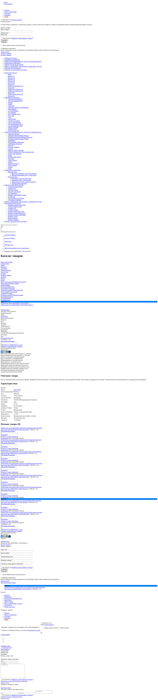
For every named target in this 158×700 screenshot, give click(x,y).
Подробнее (4, 435)
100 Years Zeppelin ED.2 (15, 101)
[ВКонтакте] (2, 352)
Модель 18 (11, 78)
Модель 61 (11, 88)
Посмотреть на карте (33, 630)
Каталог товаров (6, 53)
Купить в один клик (21, 681)
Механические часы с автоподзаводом (24, 182)
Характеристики (6, 290)
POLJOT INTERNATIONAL (33, 61)
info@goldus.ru (49, 625)
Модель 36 (11, 83)
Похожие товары (6, 295)
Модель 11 (11, 76)
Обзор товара (5, 283)
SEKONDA (17, 63)
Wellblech (18, 200)
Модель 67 (19, 89)
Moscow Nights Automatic (16, 150)
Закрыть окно (5, 52)
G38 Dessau (20, 198)
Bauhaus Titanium (13, 220)
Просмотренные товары (8, 582)
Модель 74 (19, 91)
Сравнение (14, 436)
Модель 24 (11, 79)
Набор (3, 285)
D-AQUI (17, 192)
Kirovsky (10, 145)
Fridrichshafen (12, 109)
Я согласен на (18, 38)
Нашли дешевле (17, 346)
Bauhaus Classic (13, 216)
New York (11, 116)
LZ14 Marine (12, 112)
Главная (6, 10)
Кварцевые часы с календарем (21, 180)
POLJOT (14, 58)
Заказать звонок (17, 20)
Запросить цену (17, 697)
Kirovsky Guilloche (13, 147)
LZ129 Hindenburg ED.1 (15, 124)
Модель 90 (11, 92)
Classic (16, 190)
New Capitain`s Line (14, 114)
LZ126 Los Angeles (14, 121)
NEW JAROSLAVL (28, 152)
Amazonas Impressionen (15, 187)
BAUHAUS (17, 68)
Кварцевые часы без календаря (21, 178)
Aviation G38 (12, 208)
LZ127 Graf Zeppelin (14, 122)
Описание (4, 288)
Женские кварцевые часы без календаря (24, 173)
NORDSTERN (12, 129)
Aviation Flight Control (14, 206)
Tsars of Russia (12, 165)
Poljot (9, 74)
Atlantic (10, 102)
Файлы (3, 298)
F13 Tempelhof (12, 193)
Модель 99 (11, 96)
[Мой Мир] (7, 352)
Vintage (10, 167)
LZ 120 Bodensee (13, 111)
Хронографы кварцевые (19, 183)
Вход (5, 2)
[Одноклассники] (4, 352)
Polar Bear (11, 159)
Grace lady (11, 106)
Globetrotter (20, 142)
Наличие (3, 296)
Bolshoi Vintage (24, 139)
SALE (6, 17)
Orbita (10, 155)
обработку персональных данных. (22, 38)
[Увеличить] (15, 303)
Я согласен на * (18, 679)
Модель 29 (11, 81)
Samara (10, 162)
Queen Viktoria (12, 160)
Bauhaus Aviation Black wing (16, 213)
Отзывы (3, 293)
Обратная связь (5, 646)
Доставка (7, 13)
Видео (3, 300)
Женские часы (12, 172)
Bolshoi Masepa (24, 135)
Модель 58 (19, 86)
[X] (9, 352)
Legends (10, 149)
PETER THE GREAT (14, 157)
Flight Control (22, 195)
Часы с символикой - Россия (33, 66)
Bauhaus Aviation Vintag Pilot (17, 205)
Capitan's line (12, 188)
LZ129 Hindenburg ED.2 (15, 125)
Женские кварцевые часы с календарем (24, 175)
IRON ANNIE (19, 65)
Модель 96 (19, 94)
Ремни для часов (22, 70)
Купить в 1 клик (17, 345)
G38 (13, 196)
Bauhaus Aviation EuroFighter (17, 215)
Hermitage (19, 144)
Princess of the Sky (13, 130)
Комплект (4, 287)
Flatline (10, 104)
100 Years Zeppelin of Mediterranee (18, 107)
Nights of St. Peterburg (14, 154)
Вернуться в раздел (7, 282)
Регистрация (8, 4)
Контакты (7, 15)
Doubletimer (11, 140)
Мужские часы (12, 177)
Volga (9, 168)
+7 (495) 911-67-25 (6, 647)
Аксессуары (4, 292)
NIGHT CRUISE (13, 127)
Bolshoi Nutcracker (26, 137)
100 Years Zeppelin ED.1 (15, 99)
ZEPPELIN (16, 60)
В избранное (5, 438)
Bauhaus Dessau (13, 218)
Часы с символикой (10, 12)
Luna (9, 117)
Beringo (17, 134)
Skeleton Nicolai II (13, 163)
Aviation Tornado (13, 210)
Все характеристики (7, 338)
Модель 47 (11, 84)
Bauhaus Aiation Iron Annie (16, 211)
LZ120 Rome (12, 119)
